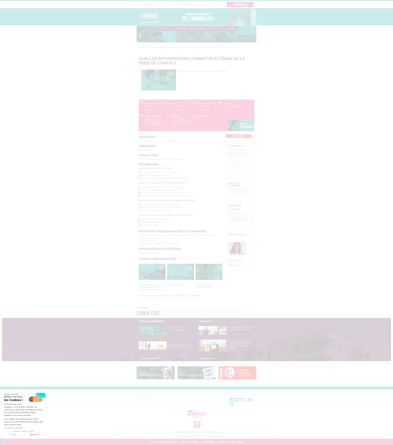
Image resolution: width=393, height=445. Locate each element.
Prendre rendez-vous (230, 442)
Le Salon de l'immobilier (177, 330)
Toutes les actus (207, 358)
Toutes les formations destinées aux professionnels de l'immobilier (169, 295)
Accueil (141, 47)
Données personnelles (181, 431)
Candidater (209, 442)
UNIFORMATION (235, 164)
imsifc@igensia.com (235, 263)
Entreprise (187, 5)
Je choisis (13, 434)
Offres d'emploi (206, 431)
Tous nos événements (149, 358)
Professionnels (197, 28)
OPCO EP (232, 161)
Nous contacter (189, 442)
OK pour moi (34, 434)
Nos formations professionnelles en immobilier (164, 47)
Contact (143, 396)
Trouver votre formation (164, 442)
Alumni (197, 5)
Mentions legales (195, 431)
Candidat (175, 5)
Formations (180, 28)
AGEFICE (232, 169)
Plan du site (216, 431)
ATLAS (231, 166)
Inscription (238, 136)
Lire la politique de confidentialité (13, 428)
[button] (4, 441)
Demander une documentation (240, 4)
